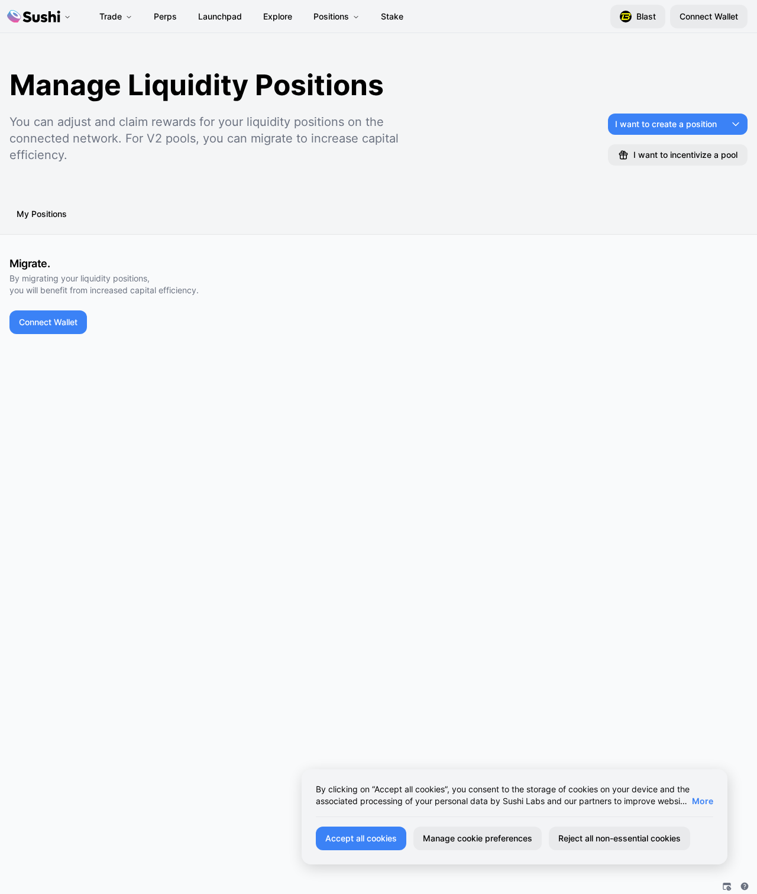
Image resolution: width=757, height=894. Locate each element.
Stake (392, 16)
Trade (110, 16)
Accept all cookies (361, 838)
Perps (165, 16)
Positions (331, 16)
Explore (277, 16)
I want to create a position (666, 124)
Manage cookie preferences (477, 838)
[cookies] (727, 886)
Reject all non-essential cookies (619, 838)
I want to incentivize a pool (685, 155)
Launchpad (220, 16)
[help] (744, 886)
